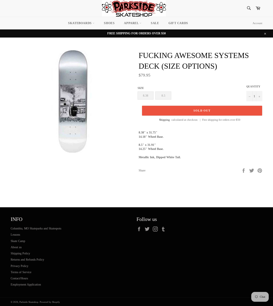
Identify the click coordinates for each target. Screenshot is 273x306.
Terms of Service (21, 272)
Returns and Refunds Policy (27, 259)
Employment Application (26, 284)
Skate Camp (18, 241)
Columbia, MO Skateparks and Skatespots (36, 228)
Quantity (253, 86)
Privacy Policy (19, 266)
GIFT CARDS (178, 23)
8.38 (145, 95)
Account (257, 23)
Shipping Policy (20, 253)
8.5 (163, 95)
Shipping (164, 119)
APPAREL (131, 23)
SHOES (109, 23)
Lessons (15, 234)
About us (16, 247)
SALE (155, 23)
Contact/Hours (19, 278)
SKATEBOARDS (80, 23)
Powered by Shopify (50, 302)
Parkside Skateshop (28, 302)
